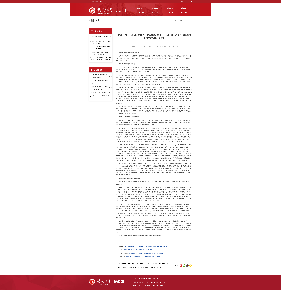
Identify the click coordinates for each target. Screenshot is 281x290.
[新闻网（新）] (107, 10)
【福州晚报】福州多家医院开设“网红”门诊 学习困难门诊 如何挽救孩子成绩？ (138, 267)
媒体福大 (184, 8)
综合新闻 (155, 8)
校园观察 (169, 12)
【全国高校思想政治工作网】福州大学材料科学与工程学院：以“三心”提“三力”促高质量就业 (142, 263)
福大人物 (155, 12)
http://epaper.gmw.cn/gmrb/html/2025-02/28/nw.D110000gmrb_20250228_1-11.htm (146, 246)
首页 (182, 20)
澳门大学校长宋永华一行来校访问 (98, 92)
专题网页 (184, 12)
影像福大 (169, 8)
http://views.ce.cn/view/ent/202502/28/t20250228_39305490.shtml (143, 256)
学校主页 (182, 1)
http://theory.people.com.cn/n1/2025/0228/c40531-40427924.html (146, 253)
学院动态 (140, 12)
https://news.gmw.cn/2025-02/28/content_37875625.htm (137, 249)
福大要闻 (140, 8)
